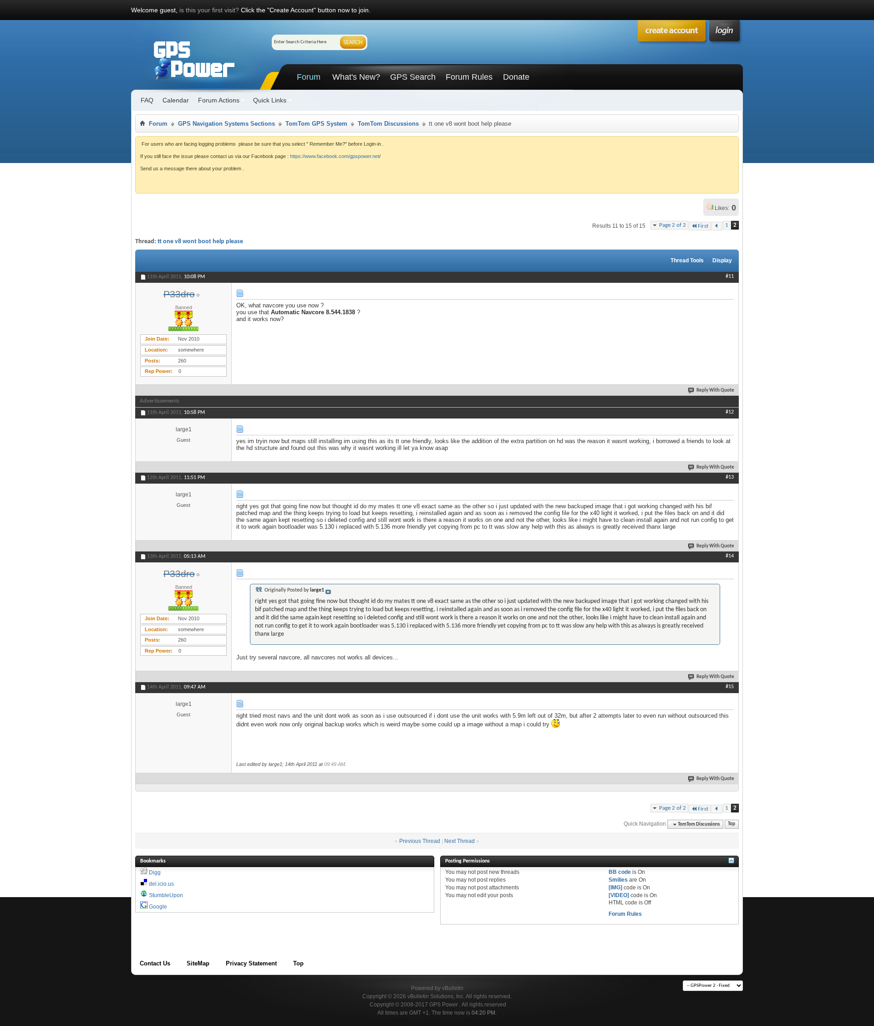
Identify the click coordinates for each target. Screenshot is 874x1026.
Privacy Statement (251, 963)
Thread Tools (687, 260)
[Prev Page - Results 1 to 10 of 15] (716, 226)
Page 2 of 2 (672, 225)
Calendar (176, 100)
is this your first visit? (209, 10)
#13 (730, 477)
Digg (155, 872)
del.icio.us (161, 884)
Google (158, 906)
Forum (308, 77)
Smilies (618, 880)
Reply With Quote (715, 390)
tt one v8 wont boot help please (200, 241)
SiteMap (198, 963)
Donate (516, 77)
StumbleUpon (166, 895)
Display (722, 260)
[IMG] (615, 887)
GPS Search (413, 77)
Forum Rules (469, 77)
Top (731, 824)
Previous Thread (419, 841)
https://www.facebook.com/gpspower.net (334, 156)
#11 (730, 276)
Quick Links (269, 100)
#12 (730, 412)
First (703, 226)
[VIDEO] (619, 895)
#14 (730, 556)
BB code (620, 872)
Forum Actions (218, 100)
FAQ (147, 100)
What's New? (356, 77)
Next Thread (459, 841)
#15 (730, 686)
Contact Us (155, 963)
